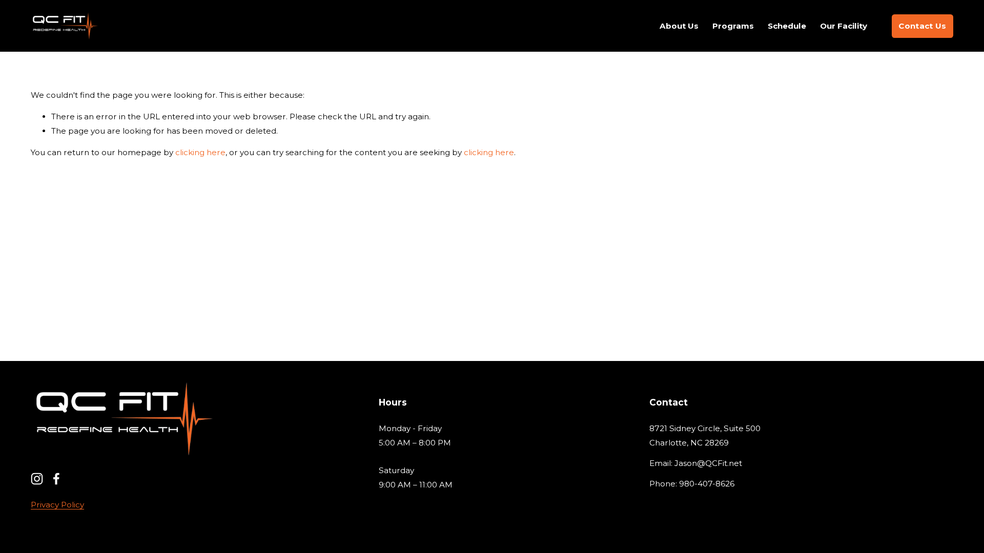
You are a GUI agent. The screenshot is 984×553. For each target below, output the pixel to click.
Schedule (787, 26)
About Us (679, 26)
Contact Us (922, 26)
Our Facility (843, 26)
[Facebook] (56, 479)
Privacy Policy (57, 504)
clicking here (200, 152)
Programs (733, 26)
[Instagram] (37, 479)
